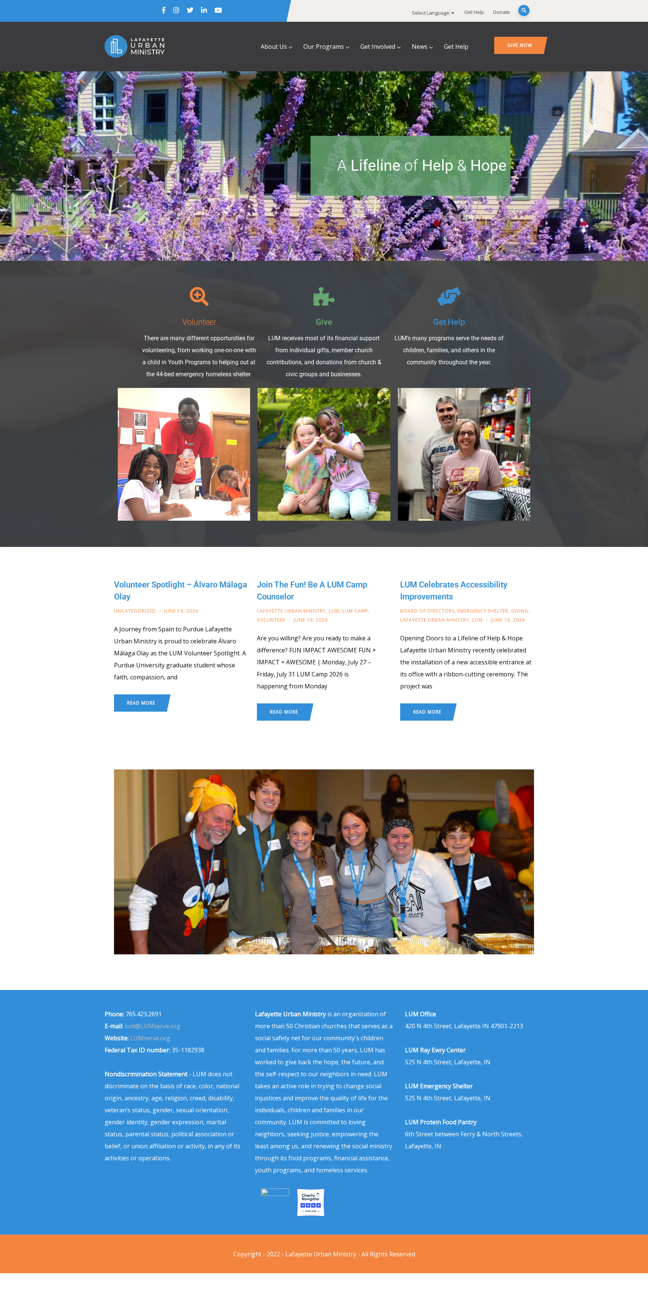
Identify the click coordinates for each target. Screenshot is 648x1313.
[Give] (324, 296)
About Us (274, 46)
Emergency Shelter (483, 611)
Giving (519, 611)
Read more (141, 703)
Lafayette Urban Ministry (291, 611)
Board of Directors (427, 611)
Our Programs (323, 46)
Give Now (519, 45)
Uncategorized (135, 611)
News (420, 46)
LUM (334, 611)
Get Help (474, 12)
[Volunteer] (199, 296)
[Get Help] (449, 296)
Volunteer (199, 322)
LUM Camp (355, 611)
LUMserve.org (150, 1038)
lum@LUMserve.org (152, 1026)
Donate (501, 12)
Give (324, 322)
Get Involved (377, 46)
